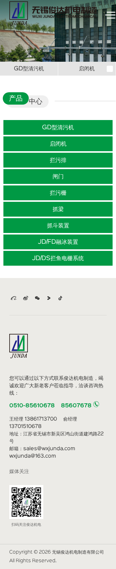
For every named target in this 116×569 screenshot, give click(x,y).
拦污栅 (58, 193)
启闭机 (87, 68)
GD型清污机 (29, 68)
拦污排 (58, 160)
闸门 (58, 176)
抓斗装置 (58, 225)
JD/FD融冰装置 (58, 242)
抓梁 (58, 209)
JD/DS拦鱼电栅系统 (58, 258)
